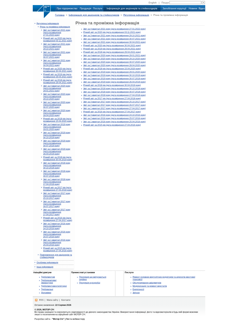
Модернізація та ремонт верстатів (150, 286)
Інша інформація (45, 267)
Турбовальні (47, 289)
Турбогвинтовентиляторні (54, 286)
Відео (202, 8)
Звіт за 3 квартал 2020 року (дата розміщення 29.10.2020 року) (56, 96)
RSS (41, 300)
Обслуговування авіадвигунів (147, 283)
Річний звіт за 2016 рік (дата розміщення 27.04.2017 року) (57, 219)
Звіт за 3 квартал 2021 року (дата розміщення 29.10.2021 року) (56, 46)
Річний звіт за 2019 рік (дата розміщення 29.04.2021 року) (57, 75)
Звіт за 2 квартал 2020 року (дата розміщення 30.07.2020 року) (56, 104)
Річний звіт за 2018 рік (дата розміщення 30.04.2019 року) (57, 158)
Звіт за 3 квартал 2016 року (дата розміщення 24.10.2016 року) (56, 226)
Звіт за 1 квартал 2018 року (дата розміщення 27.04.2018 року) (56, 181)
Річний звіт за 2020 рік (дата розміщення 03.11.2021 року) (57, 39)
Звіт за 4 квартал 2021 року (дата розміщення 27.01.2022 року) (56, 32)
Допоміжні (46, 292)
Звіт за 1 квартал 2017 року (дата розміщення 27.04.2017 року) (56, 212)
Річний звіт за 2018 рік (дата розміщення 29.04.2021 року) (57, 81)
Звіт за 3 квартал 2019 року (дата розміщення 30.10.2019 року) (56, 135)
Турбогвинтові (48, 277)
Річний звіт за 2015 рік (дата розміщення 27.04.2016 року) (57, 249)
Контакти (65, 300)
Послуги (97, 8)
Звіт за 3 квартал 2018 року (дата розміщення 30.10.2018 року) (56, 165)
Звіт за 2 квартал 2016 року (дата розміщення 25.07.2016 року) (56, 234)
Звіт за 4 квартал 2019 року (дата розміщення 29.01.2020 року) (56, 127)
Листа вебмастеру (75, 319)
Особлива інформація (47, 262)
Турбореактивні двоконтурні (48, 281)
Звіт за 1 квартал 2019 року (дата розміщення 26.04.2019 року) (56, 151)
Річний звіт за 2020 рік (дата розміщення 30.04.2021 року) (57, 69)
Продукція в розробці (89, 283)
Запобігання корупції (174, 8)
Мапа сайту (52, 300)
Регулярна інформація (136, 15)
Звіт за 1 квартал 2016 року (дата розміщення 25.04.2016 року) (56, 242)
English (153, 2)
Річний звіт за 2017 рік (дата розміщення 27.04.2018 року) (57, 188)
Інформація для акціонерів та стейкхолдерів (132, 8)
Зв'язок (136, 292)
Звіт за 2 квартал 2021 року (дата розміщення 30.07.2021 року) (56, 54)
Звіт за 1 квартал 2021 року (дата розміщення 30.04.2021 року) (56, 63)
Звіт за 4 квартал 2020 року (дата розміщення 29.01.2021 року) (56, 88)
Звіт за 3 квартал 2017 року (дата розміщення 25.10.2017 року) (56, 195)
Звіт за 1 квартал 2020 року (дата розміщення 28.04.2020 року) (56, 113)
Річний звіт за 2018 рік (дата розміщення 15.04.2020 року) (57, 120)
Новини (193, 8)
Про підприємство (67, 8)
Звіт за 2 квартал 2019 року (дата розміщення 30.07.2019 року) (56, 143)
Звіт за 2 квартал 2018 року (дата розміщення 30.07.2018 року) (56, 173)
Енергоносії (138, 289)
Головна (59, 15)
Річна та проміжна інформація (55, 27)
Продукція (85, 8)
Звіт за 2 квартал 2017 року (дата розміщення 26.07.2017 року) (56, 204)
